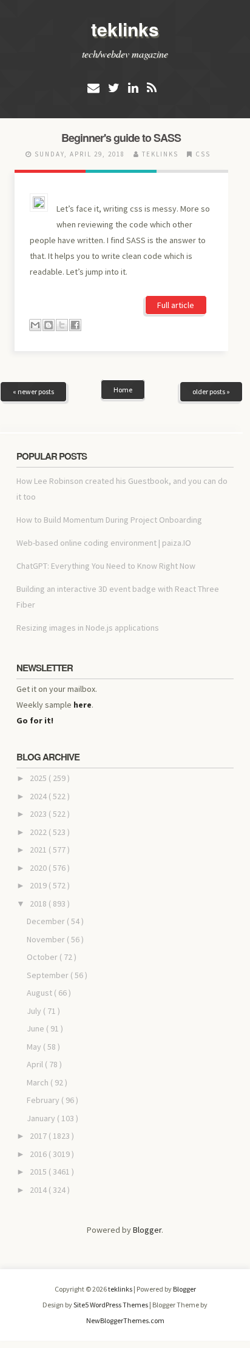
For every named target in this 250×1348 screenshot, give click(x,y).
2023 (39, 813)
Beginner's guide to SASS (121, 138)
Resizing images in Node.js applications (87, 627)
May (35, 1046)
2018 (39, 903)
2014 (39, 1189)
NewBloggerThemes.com (125, 1320)
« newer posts (33, 391)
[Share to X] (62, 325)
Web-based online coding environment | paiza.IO (103, 542)
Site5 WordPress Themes (111, 1304)
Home (122, 389)
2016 (39, 1153)
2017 (39, 1135)
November (47, 939)
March (38, 1082)
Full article (175, 305)
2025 (39, 778)
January (42, 1118)
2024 (39, 796)
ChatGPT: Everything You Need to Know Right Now (105, 565)
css (203, 154)
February (44, 1100)
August (40, 992)
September (48, 975)
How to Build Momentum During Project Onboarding (109, 519)
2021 (39, 849)
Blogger (147, 1229)
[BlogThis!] (48, 325)
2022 (39, 832)
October (43, 956)
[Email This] (35, 325)
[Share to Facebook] (75, 325)
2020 (39, 867)
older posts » (211, 391)
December (47, 921)
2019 (39, 885)
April (36, 1064)
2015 (39, 1171)
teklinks (125, 29)
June (36, 1028)
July (35, 1010)
